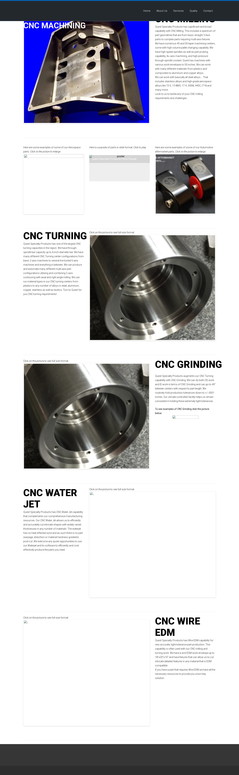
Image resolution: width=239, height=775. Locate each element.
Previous (31, 70)
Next (142, 70)
